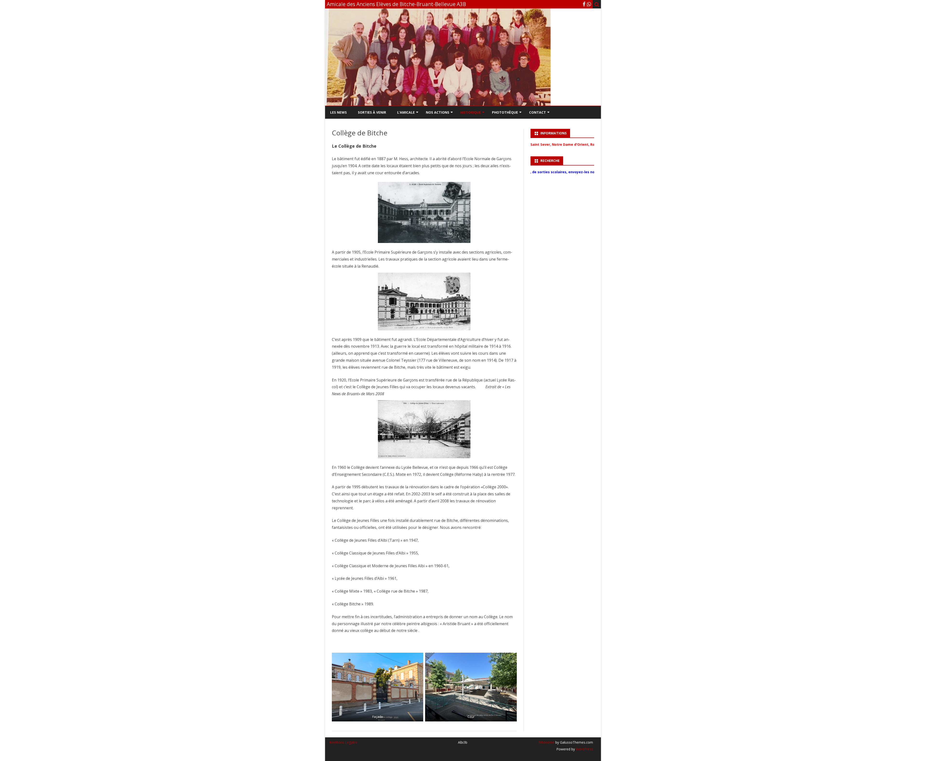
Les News (338, 112)
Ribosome (546, 742)
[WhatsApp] (589, 4)
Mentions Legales (343, 742)
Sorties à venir (372, 112)
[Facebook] (584, 4)
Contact (537, 112)
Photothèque (505, 112)
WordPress (584, 749)
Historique (470, 112)
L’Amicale (406, 112)
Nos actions (437, 112)
